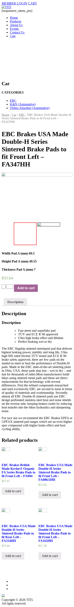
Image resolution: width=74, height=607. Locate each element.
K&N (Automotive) (23, 104)
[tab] (15, 302)
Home (14, 17)
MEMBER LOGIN (14, 3)
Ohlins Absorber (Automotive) (30, 108)
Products (15, 21)
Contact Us (17, 32)
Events (14, 28)
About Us (16, 25)
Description (15, 302)
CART (32, 3)
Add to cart (26, 288)
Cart (12, 36)
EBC (13, 100)
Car (14, 114)
